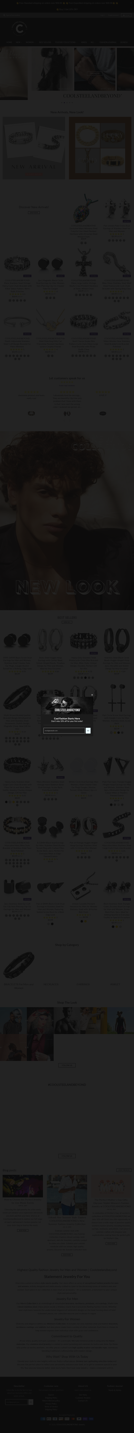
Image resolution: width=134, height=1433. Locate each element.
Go (88, 730)
